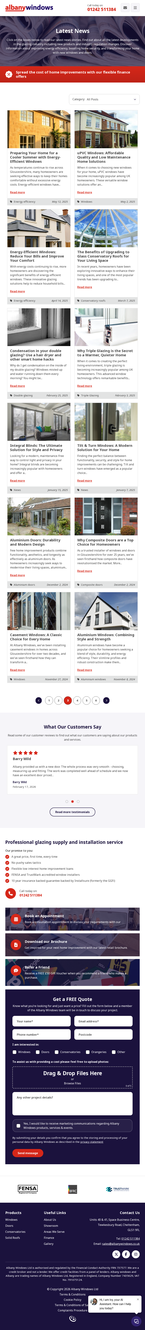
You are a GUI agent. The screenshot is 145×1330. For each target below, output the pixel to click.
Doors (9, 1226)
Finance (49, 1238)
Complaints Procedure (72, 1310)
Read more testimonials (72, 812)
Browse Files (72, 1083)
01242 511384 (101, 9)
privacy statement (91, 1142)
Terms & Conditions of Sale (73, 1305)
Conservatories (15, 1232)
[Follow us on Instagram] (136, 1254)
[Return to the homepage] (29, 8)
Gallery (48, 1244)
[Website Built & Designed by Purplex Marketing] (72, 1319)
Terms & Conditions (72, 1294)
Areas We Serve (54, 1232)
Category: (78, 99)
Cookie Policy (72, 1300)
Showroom (51, 1226)
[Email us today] (125, 8)
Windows (11, 1220)
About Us (50, 1220)
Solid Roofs (12, 1238)
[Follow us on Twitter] (116, 1254)
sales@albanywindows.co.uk (121, 1244)
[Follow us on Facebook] (126, 1254)
